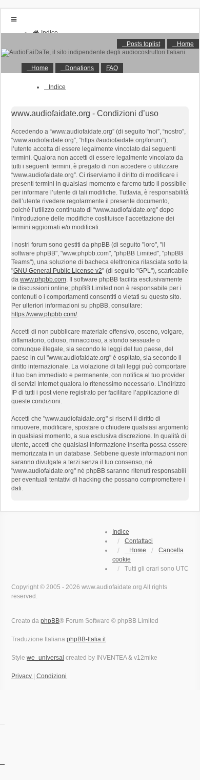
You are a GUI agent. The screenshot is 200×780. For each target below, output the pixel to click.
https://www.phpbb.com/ (44, 314)
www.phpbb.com (43, 279)
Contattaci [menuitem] (139, 541)
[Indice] (100, 53)
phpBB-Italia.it (86, 639)
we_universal (45, 657)
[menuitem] (37, 68)
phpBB (50, 620)
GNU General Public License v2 (57, 270)
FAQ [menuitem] (112, 68)
